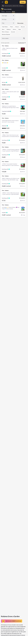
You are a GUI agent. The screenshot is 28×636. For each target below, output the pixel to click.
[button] (5, 27)
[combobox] (8, 15)
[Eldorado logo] (6, 2)
